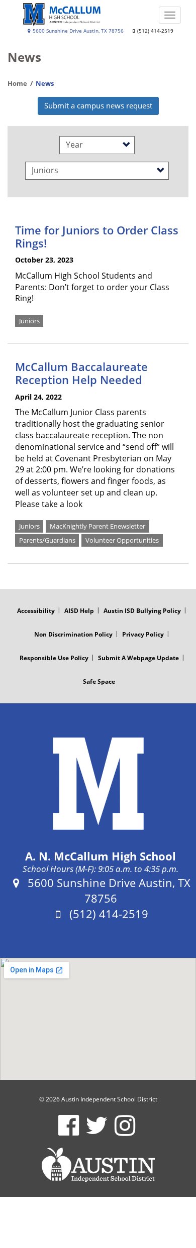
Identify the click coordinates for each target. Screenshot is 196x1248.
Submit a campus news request (98, 105)
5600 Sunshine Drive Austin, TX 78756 (77, 31)
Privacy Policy (143, 634)
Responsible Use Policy (54, 658)
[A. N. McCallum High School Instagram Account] (125, 1132)
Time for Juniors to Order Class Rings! (96, 236)
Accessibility (36, 610)
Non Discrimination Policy (73, 634)
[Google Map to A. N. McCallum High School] (98, 1019)
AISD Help (79, 610)
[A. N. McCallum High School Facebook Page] (68, 1132)
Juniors (29, 320)
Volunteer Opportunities (122, 540)
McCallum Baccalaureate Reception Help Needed (81, 373)
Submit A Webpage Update (138, 658)
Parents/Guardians (47, 540)
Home (17, 83)
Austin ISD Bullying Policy (142, 610)
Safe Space (99, 681)
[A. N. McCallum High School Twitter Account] (96, 1132)
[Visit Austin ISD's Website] (98, 1165)
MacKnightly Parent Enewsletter (97, 526)
